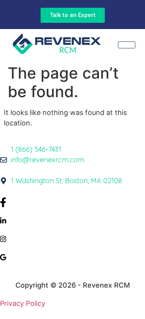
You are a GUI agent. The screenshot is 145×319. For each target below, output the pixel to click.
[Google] (72, 256)
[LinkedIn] (72, 220)
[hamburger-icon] (126, 44)
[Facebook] (72, 201)
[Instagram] (72, 238)
